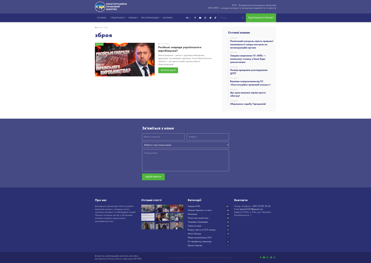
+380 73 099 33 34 (261, 206)
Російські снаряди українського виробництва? (179, 49)
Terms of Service (221, 257)
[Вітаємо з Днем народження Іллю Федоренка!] (162, 225)
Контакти (167, 17)
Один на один (194, 225)
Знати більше (194, 233)
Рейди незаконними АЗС (200, 237)
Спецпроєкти (117, 17)
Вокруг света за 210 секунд (201, 229)
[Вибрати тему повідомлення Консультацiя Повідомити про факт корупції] (185, 145)
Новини (133, 17)
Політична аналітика (198, 217)
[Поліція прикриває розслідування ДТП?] (176, 208)
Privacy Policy (207, 257)
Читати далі (168, 70)
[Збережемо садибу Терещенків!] (176, 217)
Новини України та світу (200, 210)
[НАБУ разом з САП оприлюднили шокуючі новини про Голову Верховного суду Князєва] (176, 225)
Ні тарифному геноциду (199, 241)
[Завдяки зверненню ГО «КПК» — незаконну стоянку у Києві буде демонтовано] (162, 208)
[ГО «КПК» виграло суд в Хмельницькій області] (147, 225)
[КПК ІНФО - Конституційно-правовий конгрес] (111, 6)
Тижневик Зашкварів (198, 221)
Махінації (192, 214)
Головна (101, 17)
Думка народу (195, 245)
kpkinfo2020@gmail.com (251, 209)
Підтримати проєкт (261, 17)
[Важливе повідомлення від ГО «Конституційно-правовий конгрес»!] (147, 217)
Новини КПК (194, 206)
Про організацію (150, 17)
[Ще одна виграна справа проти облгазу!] (162, 217)
